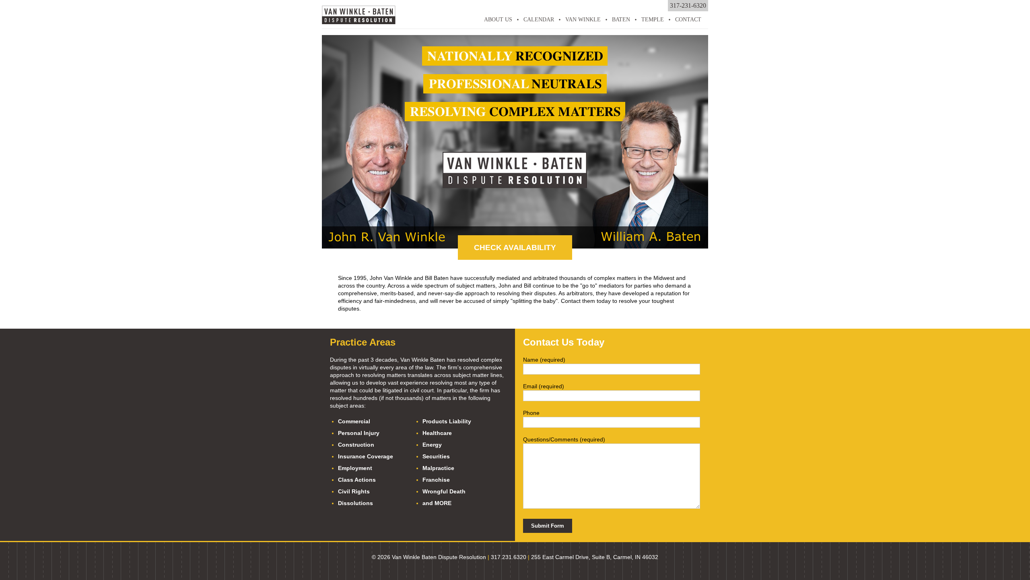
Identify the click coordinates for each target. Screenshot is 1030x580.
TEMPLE (652, 20)
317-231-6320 (688, 5)
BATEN (621, 20)
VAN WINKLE (583, 20)
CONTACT (688, 20)
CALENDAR (538, 20)
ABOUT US (498, 20)
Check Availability (515, 247)
